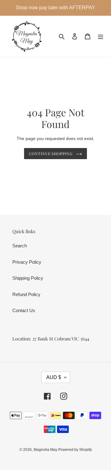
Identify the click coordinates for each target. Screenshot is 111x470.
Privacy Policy (26, 262)
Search (19, 245)
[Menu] (100, 36)
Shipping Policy (27, 278)
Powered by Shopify (75, 449)
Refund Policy (26, 294)
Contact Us (23, 310)
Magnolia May (46, 449)
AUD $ (53, 377)
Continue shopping (51, 153)
